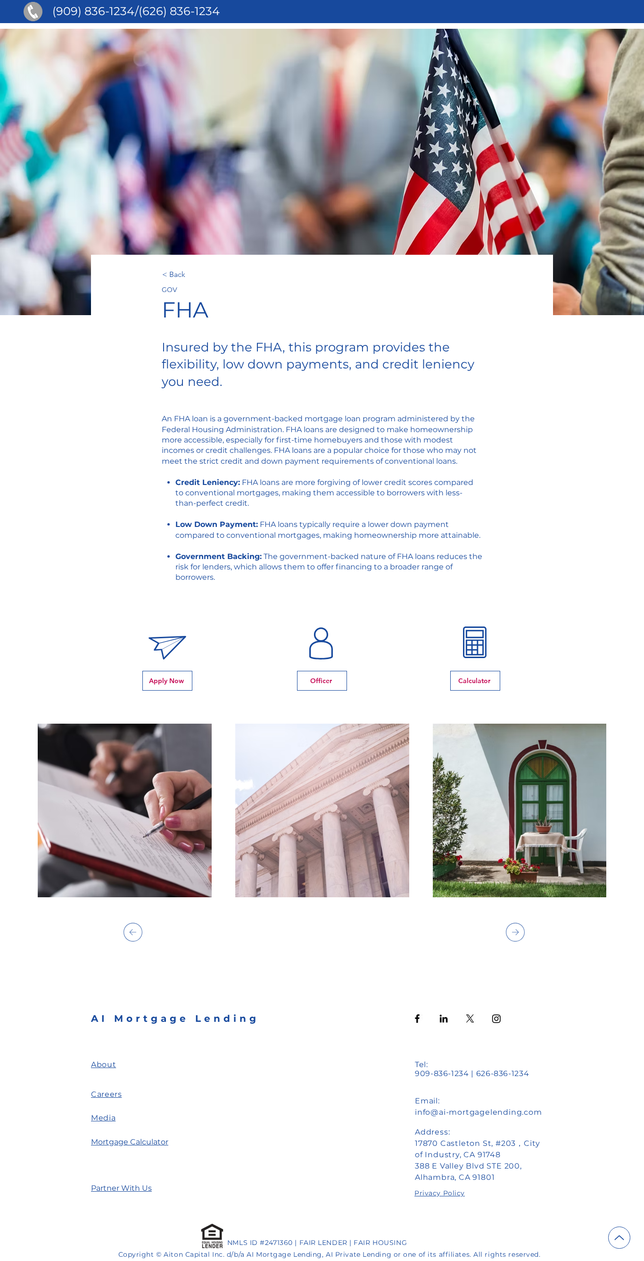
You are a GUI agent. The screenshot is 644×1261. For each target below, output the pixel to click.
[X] (470, 1018)
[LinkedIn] (443, 1018)
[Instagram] (496, 1018)
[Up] (619, 1238)
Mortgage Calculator (129, 1141)
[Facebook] (417, 1018)
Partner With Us (121, 1188)
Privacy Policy (439, 1193)
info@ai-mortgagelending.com (478, 1112)
